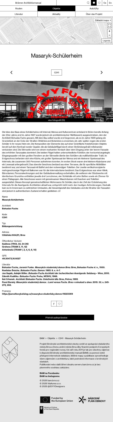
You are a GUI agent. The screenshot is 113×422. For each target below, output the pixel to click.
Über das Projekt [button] (94, 14)
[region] (56, 30)
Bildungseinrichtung (12, 226)
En (110, 3)
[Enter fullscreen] (109, 25)
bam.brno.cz (53, 380)
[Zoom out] (109, 35)
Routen (18, 8)
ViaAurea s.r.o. (54, 383)
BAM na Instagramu (50, 376)
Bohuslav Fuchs (10, 208)
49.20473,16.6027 (11, 258)
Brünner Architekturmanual (28, 3)
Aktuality (56, 14)
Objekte (51, 338)
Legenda (106, 41)
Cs (104, 3)
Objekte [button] (56, 8)
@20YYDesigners (56, 386)
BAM (42, 338)
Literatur (19, 14)
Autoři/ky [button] (94, 8)
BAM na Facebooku (49, 373)
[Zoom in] (109, 31)
